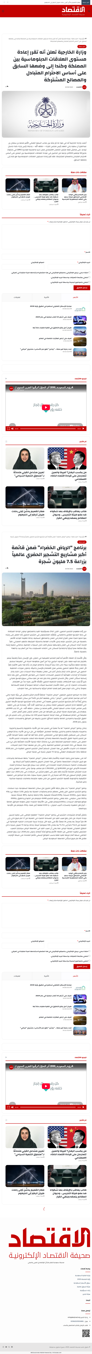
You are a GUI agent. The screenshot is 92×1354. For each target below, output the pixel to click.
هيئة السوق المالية (83, 1286)
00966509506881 (77, 1321)
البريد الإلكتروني (83, 262)
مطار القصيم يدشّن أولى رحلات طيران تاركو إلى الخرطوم (18, 196)
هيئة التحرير (86, 1294)
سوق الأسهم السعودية (82, 1282)
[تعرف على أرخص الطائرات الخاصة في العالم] (79, 341)
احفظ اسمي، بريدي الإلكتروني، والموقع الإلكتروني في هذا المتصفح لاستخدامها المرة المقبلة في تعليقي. (49, 272)
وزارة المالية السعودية (82, 1275)
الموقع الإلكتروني (37, 262)
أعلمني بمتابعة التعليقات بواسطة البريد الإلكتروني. (69, 277)
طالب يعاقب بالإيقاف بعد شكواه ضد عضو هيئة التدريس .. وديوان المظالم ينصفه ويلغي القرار (46, 198)
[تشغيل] (83, 428)
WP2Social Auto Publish (37, 1352)
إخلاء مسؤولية (85, 1290)
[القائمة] (3, 12)
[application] (46, 408)
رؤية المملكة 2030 (83, 1279)
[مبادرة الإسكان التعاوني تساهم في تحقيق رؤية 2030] (79, 309)
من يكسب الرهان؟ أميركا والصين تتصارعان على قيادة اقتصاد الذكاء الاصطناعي (68, 475)
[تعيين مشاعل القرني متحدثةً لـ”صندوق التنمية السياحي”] (25, 458)
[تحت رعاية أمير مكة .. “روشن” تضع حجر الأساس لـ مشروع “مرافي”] (79, 352)
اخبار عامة (75, 38)
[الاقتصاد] (73, 11)
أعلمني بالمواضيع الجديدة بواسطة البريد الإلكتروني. (69, 282)
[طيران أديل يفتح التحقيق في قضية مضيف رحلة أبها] (79, 331)
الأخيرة (46, 297)
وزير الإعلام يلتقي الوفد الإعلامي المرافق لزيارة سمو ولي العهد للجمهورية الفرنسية (74, 197)
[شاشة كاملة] (8, 428)
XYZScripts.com (56, 1352)
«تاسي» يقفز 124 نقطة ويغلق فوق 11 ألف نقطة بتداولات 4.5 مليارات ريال (55, 2)
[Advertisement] (46, 25)
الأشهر (75, 297)
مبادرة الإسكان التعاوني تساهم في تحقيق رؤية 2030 (51, 306)
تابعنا (88, 1300)
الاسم (87, 252)
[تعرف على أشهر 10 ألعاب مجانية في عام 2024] (79, 320)
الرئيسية (82, 38)
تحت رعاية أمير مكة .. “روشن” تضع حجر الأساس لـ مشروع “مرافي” (46, 349)
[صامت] (12, 428)
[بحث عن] (89, 12)
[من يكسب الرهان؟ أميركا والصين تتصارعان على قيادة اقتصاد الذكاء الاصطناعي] (67, 458)
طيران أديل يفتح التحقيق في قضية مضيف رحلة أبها (52, 327)
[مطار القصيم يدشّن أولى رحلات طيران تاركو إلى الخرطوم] (18, 185)
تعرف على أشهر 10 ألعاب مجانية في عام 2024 (54, 317)
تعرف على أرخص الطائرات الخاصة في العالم (55, 338)
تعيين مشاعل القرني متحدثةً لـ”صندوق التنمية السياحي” (28, 474)
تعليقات (17, 297)
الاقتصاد (79, 87)
